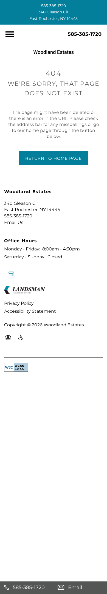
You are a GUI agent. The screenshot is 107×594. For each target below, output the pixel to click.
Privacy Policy (19, 303)
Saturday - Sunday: (24, 257)
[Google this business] (11, 273)
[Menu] (9, 34)
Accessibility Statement (30, 311)
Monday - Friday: (22, 249)
